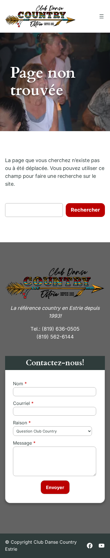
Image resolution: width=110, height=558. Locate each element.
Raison (20, 422)
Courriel (21, 403)
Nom (18, 383)
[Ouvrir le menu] (101, 16)
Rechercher (85, 210)
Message (22, 443)
